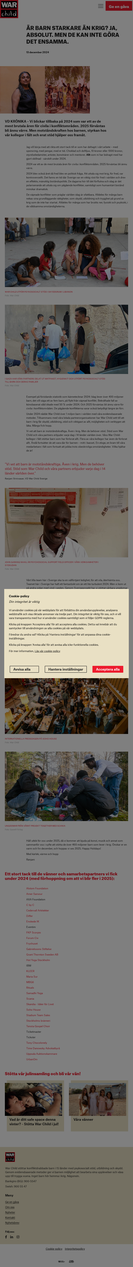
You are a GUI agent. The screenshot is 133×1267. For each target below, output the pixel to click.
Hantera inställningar (65, 669)
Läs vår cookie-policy (47, 651)
